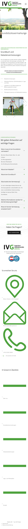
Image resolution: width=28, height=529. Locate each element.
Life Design (18, 522)
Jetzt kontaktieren (14, 232)
